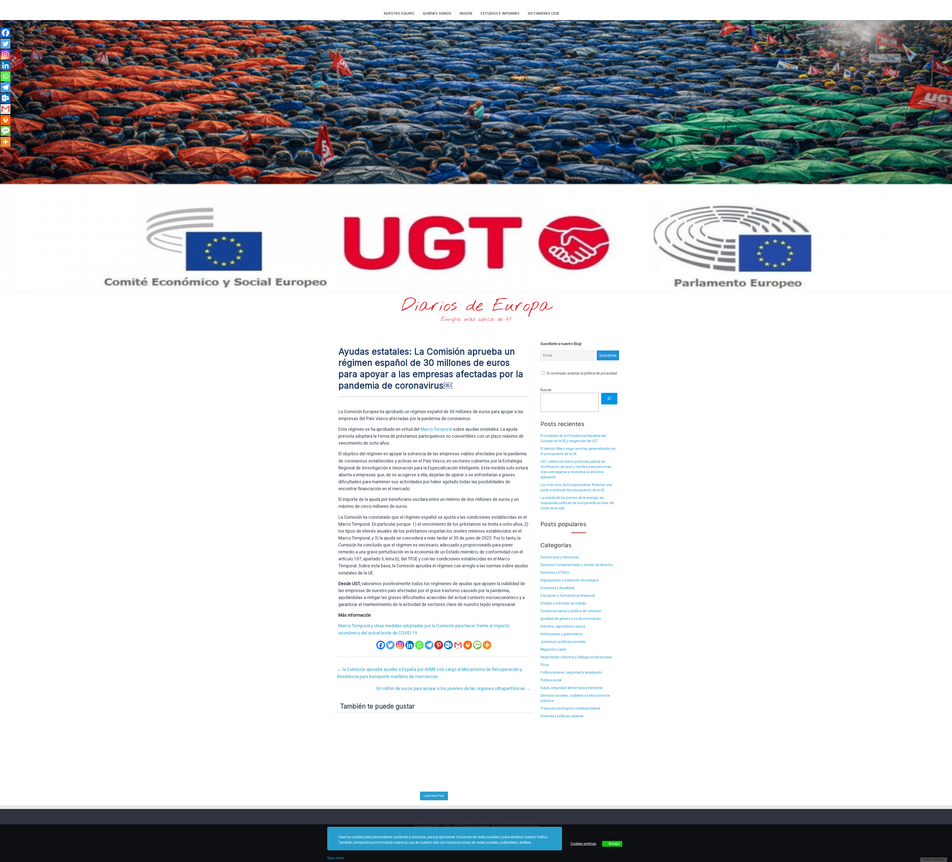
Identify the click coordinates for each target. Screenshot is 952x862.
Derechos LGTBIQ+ (555, 573)
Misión (466, 13)
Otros (544, 665)
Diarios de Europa (476, 306)
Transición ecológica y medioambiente (570, 708)
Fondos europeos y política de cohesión (570, 611)
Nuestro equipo (399, 13)
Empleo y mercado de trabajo (563, 603)
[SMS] (477, 645)
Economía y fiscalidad (557, 588)
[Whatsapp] (419, 645)
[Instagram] (400, 645)
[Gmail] (458, 645)
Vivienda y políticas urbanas (562, 716)
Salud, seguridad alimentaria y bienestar (571, 688)
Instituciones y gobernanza (561, 634)
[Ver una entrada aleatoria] (611, 13)
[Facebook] (380, 645)
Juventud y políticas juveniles (563, 642)
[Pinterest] (438, 645)
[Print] (467, 645)
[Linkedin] (409, 645)
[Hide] (2, 152)
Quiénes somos (437, 13)
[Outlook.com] (448, 645)
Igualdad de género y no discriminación (570, 619)
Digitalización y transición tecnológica (569, 580)
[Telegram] (429, 645)
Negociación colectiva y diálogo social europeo (576, 657)
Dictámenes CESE (543, 13)
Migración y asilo (553, 649)
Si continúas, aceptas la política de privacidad (581, 373)
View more (335, 858)
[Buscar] (609, 398)
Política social (551, 680)
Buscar (545, 390)
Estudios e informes (500, 13)
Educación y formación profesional (567, 596)
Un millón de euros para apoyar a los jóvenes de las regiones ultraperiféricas (453, 688)
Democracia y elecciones (559, 557)
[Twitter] (390, 645)
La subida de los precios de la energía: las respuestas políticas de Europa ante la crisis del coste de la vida (577, 503)
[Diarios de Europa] (341, 14)
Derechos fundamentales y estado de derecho (576, 565)
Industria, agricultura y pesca (562, 626)
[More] (487, 645)
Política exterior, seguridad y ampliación (571, 672)
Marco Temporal (436, 429)
